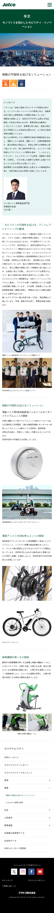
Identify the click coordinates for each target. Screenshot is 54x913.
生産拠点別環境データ (14, 833)
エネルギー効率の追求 (14, 803)
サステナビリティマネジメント (18, 773)
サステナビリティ (14, 748)
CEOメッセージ (11, 757)
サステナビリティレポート (16, 765)
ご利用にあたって (9, 886)
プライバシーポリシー (36, 880)
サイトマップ (7, 880)
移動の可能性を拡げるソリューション (20, 795)
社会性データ (10, 841)
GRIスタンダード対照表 (15, 848)
